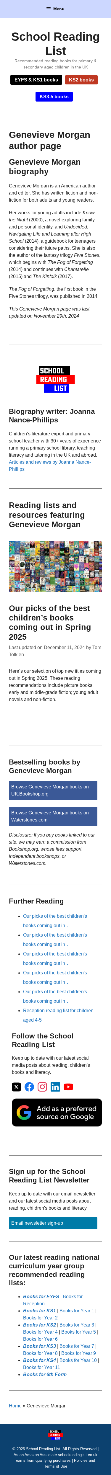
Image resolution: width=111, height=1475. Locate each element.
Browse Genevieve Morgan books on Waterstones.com (50, 816)
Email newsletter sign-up (37, 1223)
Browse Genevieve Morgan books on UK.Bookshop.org (50, 790)
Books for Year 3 (76, 1324)
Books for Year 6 (40, 1339)
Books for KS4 (39, 1360)
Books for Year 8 (40, 1353)
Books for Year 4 (40, 1331)
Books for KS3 (39, 1346)
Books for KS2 (39, 1324)
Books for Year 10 (78, 1360)
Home (15, 1405)
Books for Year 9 (78, 1353)
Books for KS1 (39, 1310)
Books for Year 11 (41, 1367)
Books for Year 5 (78, 1331)
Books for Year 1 (76, 1310)
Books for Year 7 (76, 1346)
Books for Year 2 (40, 1317)
